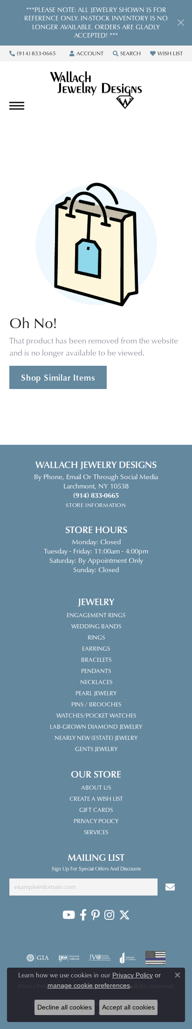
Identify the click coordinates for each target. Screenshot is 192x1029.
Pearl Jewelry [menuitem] (96, 693)
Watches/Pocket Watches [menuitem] (96, 715)
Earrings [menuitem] (96, 648)
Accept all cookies (128, 1007)
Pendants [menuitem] (96, 670)
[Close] (180, 22)
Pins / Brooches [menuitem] (96, 704)
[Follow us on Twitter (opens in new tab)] (124, 915)
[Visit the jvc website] (99, 958)
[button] (86, 53)
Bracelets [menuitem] (96, 659)
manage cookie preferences (89, 985)
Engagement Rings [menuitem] (96, 615)
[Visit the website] (155, 958)
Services (96, 832)
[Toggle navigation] (17, 105)
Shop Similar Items (58, 377)
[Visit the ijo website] (68, 958)
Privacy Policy (96, 821)
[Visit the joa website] (128, 958)
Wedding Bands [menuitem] (96, 626)
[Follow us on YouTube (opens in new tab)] (68, 915)
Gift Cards (96, 809)
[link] (32, 53)
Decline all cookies (64, 1007)
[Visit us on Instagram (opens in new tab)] (109, 915)
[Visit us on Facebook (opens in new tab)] (83, 915)
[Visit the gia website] (38, 958)
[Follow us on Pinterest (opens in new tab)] (95, 915)
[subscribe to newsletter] (170, 887)
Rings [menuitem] (96, 637)
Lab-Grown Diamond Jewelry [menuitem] (96, 726)
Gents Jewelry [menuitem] (96, 749)
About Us (96, 787)
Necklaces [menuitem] (96, 682)
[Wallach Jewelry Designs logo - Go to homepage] (96, 91)
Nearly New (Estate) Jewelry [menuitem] (96, 737)
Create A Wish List (96, 798)
